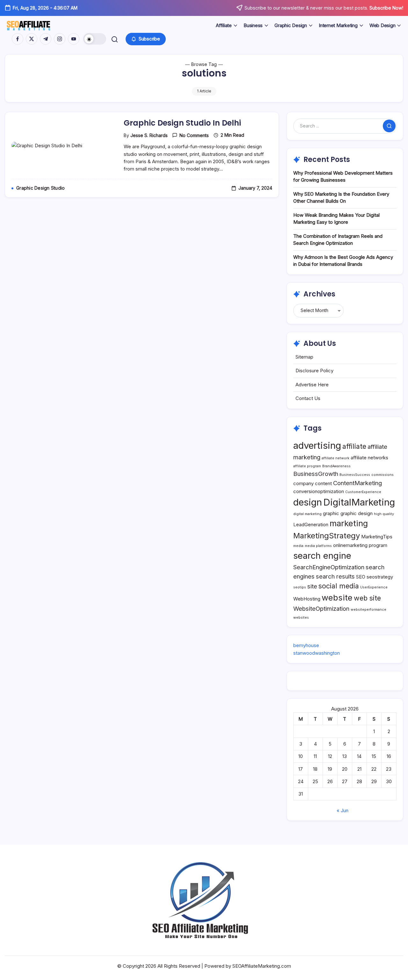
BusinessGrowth (315, 473)
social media (338, 586)
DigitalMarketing (359, 502)
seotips (299, 587)
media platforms (318, 546)
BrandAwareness (336, 466)
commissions (382, 475)
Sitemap (304, 357)
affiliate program (307, 466)
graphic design (356, 513)
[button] (94, 39)
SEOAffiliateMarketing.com (261, 966)
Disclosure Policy (314, 371)
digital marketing (307, 514)
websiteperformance (368, 610)
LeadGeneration (310, 524)
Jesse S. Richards (149, 135)
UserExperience (374, 587)
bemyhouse (306, 645)
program (378, 545)
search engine (322, 555)
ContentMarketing (357, 482)
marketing (349, 523)
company (303, 483)
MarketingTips (376, 537)
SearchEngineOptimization (328, 567)
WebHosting (306, 599)
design (307, 502)
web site (367, 598)
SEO (360, 577)
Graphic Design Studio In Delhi (182, 123)
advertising (317, 445)
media (298, 546)
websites (301, 617)
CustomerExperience (363, 492)
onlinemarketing (350, 545)
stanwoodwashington (316, 653)
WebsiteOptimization (321, 608)
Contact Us (307, 398)
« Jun (342, 810)
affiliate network (335, 458)
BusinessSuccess (354, 475)
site (312, 586)
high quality (384, 514)
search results (335, 576)
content (323, 483)
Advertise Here (312, 385)
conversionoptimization (318, 491)
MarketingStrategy (326, 535)
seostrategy (380, 577)
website (337, 597)
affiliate (354, 446)
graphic (331, 513)
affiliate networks (369, 458)
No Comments (194, 135)
